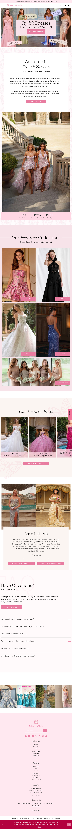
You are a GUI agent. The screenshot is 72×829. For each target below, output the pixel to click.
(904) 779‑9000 (36, 805)
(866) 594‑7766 (36, 810)
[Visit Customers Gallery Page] (19, 507)
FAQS (36, 768)
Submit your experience (22, 563)
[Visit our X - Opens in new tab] (36, 736)
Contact (36, 773)
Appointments (36, 766)
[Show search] (62, 5)
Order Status (36, 775)
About (36, 771)
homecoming (36, 749)
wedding (36, 755)
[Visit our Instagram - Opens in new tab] (25, 736)
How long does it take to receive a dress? (18, 656)
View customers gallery (50, 563)
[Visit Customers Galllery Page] (53, 507)
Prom (36, 744)
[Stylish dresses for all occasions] (36, 27)
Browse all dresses (36, 463)
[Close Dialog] (3, 824)
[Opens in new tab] (9, 696)
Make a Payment (36, 780)
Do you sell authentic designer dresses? (17, 619)
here (39, 827)
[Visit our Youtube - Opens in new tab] (43, 736)
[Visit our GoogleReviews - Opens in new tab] (40, 736)
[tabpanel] (36, 27)
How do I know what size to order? (15, 648)
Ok (69, 824)
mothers (36, 753)
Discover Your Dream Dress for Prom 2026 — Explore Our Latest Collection (36, 1)
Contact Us (36, 101)
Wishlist (36, 777)
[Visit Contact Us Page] (36, 162)
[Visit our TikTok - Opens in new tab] (33, 736)
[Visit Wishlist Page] (65, 5)
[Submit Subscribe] (45, 730)
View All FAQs (11, 607)
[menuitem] (3, 5)
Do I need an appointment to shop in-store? (19, 641)
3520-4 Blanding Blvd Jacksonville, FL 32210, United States (36, 803)
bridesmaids (36, 751)
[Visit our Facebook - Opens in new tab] (29, 736)
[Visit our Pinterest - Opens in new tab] (46, 736)
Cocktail (36, 746)
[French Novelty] (36, 723)
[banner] (14, 5)
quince (36, 758)
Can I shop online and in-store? (14, 634)
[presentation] (14, 437)
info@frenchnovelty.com (36, 808)
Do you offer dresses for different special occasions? (23, 626)
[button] (3, 5)
